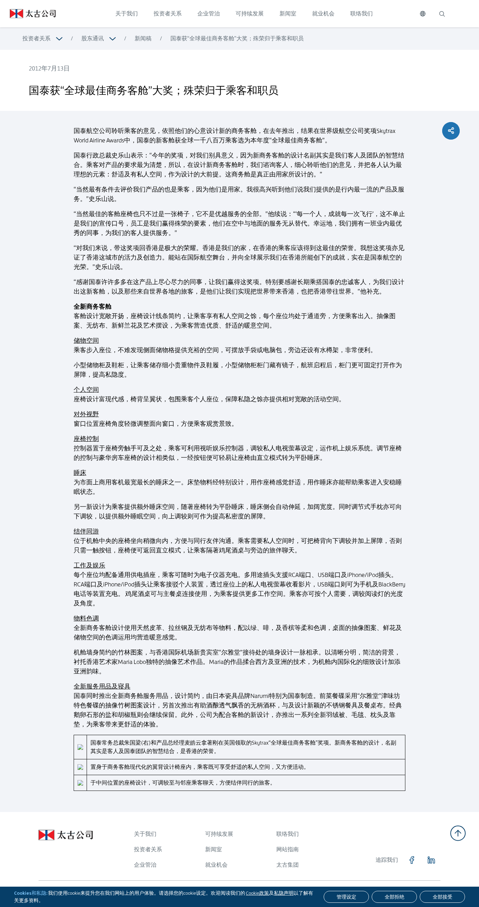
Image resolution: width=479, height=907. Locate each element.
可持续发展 (250, 13)
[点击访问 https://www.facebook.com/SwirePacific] (412, 860)
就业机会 (323, 13)
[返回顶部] (458, 833)
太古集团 (287, 864)
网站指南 (287, 849)
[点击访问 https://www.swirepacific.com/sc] (28, 13)
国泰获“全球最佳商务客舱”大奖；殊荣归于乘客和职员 (237, 38)
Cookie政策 (257, 893)
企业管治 (208, 13)
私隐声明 (284, 893)
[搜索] (442, 13)
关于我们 (126, 13)
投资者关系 (168, 13)
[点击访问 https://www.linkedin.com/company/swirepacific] (431, 860)
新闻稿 (143, 38)
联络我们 (361, 13)
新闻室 (287, 13)
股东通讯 (92, 38)
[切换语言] (423, 13)
